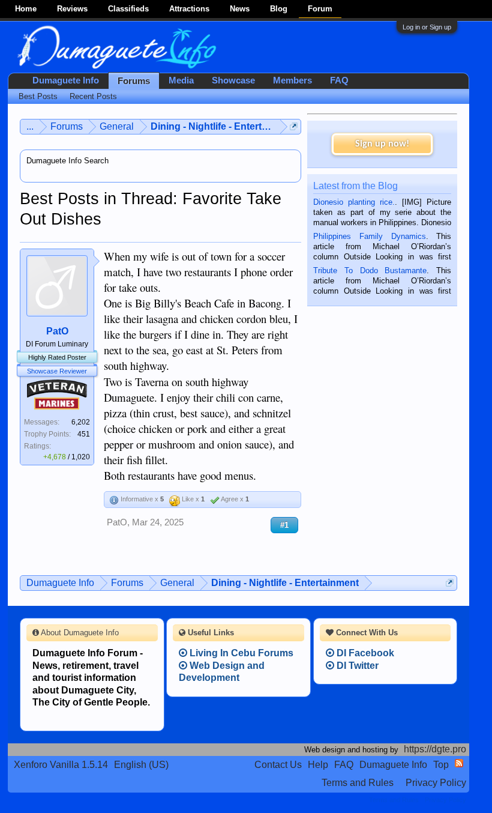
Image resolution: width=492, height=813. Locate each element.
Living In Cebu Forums (240, 653)
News (240, 8)
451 (83, 434)
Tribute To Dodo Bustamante (370, 270)
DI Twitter (356, 665)
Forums (134, 81)
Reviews (72, 8)
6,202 (80, 422)
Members (292, 80)
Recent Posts (93, 96)
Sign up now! (382, 144)
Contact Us (278, 765)
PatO (57, 331)
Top (441, 765)
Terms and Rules (358, 783)
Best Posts (38, 96)
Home (26, 8)
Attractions (189, 8)
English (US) (141, 765)
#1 (284, 525)
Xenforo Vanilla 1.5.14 (61, 765)
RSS (459, 763)
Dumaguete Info (65, 80)
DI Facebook (364, 653)
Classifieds (128, 8)
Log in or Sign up (427, 27)
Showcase (233, 80)
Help (318, 765)
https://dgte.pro (435, 749)
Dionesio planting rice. (354, 202)
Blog (278, 8)
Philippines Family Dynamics (369, 236)
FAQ (339, 80)
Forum (320, 8)
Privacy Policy (436, 783)
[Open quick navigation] (294, 126)
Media (181, 80)
